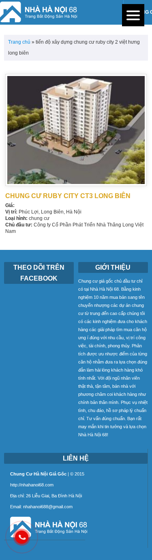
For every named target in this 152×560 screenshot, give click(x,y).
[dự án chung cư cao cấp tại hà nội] (45, 538)
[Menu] (133, 15)
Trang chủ (19, 42)
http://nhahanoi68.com (32, 484)
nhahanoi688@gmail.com (48, 506)
